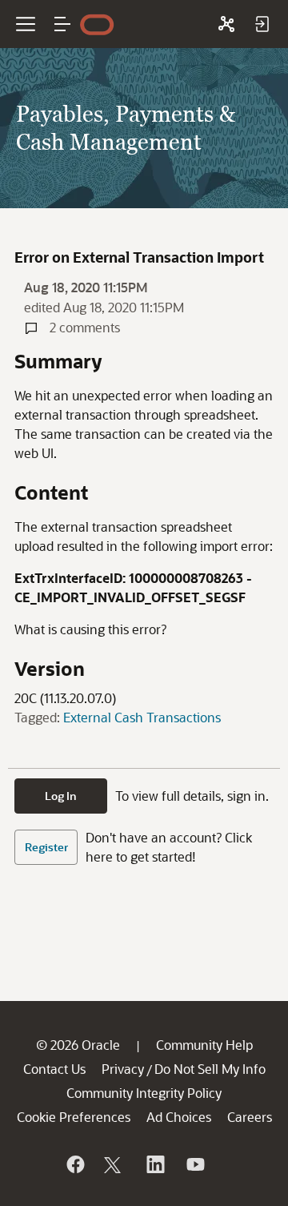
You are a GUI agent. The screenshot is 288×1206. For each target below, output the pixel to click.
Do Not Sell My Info (210, 1068)
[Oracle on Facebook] (74, 1164)
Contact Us (54, 1068)
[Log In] (261, 24)
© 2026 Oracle (78, 1044)
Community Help (204, 1044)
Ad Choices (178, 1116)
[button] (62, 24)
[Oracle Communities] (226, 24)
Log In (61, 795)
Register (46, 846)
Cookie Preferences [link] (73, 1116)
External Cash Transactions (142, 717)
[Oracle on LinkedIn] (154, 1164)
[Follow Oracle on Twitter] (114, 1164)
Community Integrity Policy (144, 1092)
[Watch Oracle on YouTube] (194, 1164)
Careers (249, 1116)
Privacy (123, 1068)
